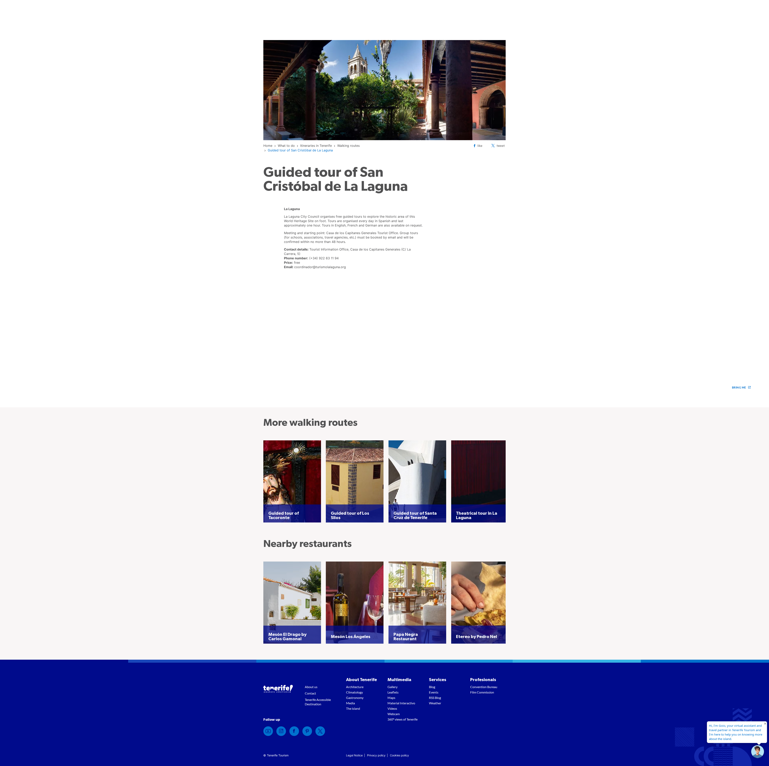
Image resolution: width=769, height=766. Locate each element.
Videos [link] (392, 708)
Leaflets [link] (393, 692)
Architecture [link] (354, 687)
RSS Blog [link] (435, 698)
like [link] (479, 146)
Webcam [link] (394, 714)
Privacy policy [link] (376, 755)
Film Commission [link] (482, 692)
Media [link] (350, 703)
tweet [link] (501, 146)
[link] (267, 146)
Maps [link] (391, 698)
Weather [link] (435, 703)
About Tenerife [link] (361, 679)
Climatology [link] (354, 692)
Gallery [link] (393, 687)
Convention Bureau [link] (483, 687)
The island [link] (353, 708)
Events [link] (433, 692)
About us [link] (311, 687)
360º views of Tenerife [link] (403, 719)
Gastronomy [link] (354, 698)
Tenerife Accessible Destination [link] (318, 702)
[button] (757, 751)
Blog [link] (432, 687)
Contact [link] (310, 693)
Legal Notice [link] (354, 755)
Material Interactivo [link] (401, 703)
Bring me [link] (739, 387)
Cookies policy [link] (399, 755)
